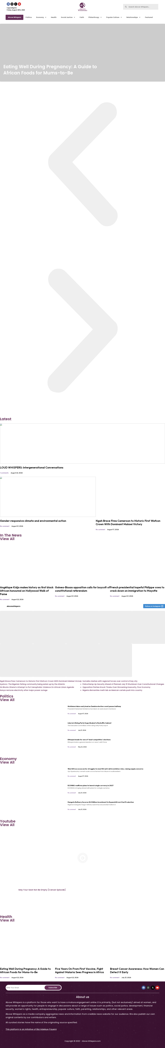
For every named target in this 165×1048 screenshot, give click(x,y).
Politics (29, 17)
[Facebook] (8, 4)
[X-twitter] (15, 4)
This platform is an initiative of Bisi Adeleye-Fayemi (31, 1029)
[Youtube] (19, 4)
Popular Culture (112, 17)
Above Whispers (14, 17)
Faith (82, 17)
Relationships (132, 17)
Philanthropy (93, 17)
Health (53, 17)
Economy (40, 17)
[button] (82, 165)
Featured (149, 17)
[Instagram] (12, 4)
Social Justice (67, 17)
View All (7, 538)
